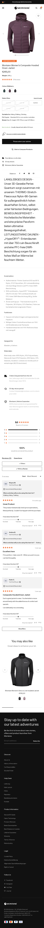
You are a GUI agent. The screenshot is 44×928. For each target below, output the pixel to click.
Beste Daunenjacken (10, 825)
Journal (8, 891)
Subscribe (36, 741)
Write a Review (25, 469)
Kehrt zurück (8, 787)
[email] (33, 174)
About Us (7, 760)
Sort (24, 476)
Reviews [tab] (6, 458)
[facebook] (19, 174)
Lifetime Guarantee (10, 832)
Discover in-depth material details (16, 134)
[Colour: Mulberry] (9, 89)
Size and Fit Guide (9, 815)
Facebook (9, 880)
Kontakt (6, 801)
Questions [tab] (18, 458)
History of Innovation (10, 763)
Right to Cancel (9, 867)
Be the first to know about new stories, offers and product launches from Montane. (20, 733)
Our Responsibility (9, 767)
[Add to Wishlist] (38, 15)
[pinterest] (29, 174)
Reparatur (7, 794)
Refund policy (8, 843)
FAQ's (6, 791)
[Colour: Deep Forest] (4, 89)
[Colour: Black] (15, 89)
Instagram (9, 884)
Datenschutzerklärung (11, 860)
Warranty (7, 836)
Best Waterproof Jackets (12, 829)
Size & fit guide (38, 98)
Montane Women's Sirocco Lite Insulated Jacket (22, 691)
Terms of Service (9, 840)
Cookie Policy (8, 856)
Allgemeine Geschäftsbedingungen (15, 863)
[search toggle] (36, 8)
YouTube (9, 887)
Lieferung (7, 784)
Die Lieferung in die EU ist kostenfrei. (22, 2)
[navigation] (3, 34)
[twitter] (24, 174)
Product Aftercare (9, 822)
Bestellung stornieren (10, 798)
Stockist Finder (8, 770)
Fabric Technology (10, 818)
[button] (11, 79)
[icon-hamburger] (3, 8)
